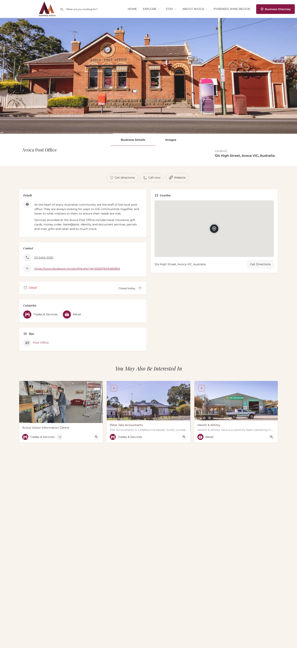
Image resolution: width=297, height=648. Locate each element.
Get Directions (260, 264)
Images (170, 140)
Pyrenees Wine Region (232, 9)
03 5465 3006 (43, 257)
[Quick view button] (96, 437)
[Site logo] (47, 9)
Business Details (133, 140)
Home (132, 9)
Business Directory (278, 9)
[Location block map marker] (214, 228)
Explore (149, 9)
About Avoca (193, 9)
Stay (169, 9)
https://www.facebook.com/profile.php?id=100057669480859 (77, 268)
